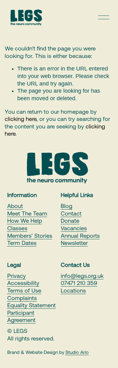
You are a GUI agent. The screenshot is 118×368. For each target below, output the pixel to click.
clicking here (21, 118)
